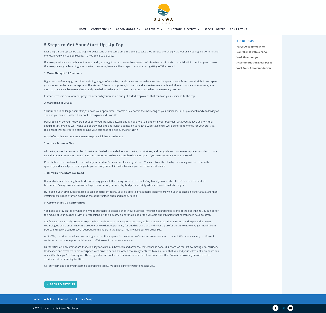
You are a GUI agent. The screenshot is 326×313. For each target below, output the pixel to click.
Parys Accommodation (251, 46)
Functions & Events (182, 29)
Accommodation (128, 29)
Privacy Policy (84, 299)
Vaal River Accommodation (254, 68)
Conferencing (101, 29)
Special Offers (214, 29)
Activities (152, 29)
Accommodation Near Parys (254, 62)
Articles (49, 299)
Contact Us (238, 29)
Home (83, 29)
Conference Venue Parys (252, 51)
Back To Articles (62, 284)
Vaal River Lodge (247, 57)
